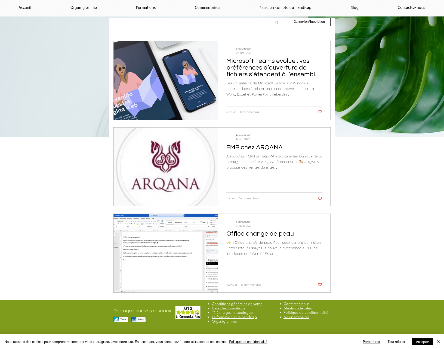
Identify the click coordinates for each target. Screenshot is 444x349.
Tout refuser (396, 341)
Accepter (422, 341)
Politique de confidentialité (248, 341)
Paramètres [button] (371, 341)
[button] (276, 22)
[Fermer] (438, 341)
